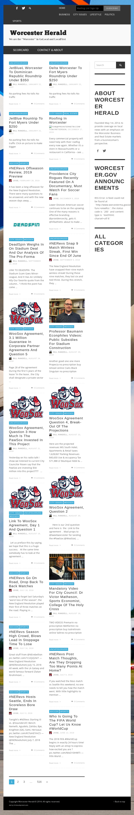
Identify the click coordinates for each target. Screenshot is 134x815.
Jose (15, 181)
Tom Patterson (58, 129)
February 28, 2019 (30, 181)
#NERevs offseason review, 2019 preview (26, 172)
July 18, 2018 (27, 590)
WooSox (28, 240)
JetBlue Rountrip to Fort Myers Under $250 (26, 122)
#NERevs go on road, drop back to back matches (26, 582)
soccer (14, 163)
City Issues (56, 113)
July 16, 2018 (27, 648)
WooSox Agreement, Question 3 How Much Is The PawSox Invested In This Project (26, 436)
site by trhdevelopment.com (18, 805)
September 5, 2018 (70, 260)
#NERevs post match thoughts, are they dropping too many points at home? (65, 662)
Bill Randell (20, 84)
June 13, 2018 (67, 733)
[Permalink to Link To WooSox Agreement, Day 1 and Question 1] (26, 497)
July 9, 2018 (66, 675)
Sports (24, 163)
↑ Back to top (119, 801)
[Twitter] (23, 8)
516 (39, 781)
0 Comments (38, 103)
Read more (14, 104)
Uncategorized (18, 63)
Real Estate (71, 113)
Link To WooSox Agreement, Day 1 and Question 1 (24, 525)
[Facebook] (17, 8)
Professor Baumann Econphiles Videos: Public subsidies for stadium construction (66, 339)
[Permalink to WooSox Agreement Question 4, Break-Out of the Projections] (67, 397)
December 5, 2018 (69, 198)
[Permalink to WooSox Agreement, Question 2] (67, 487)
